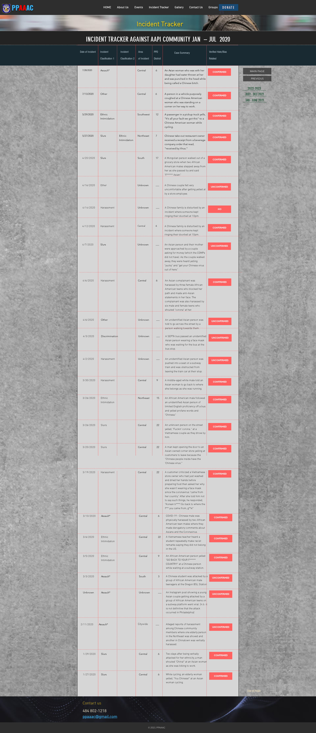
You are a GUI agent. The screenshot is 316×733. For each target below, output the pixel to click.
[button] (219, 72)
